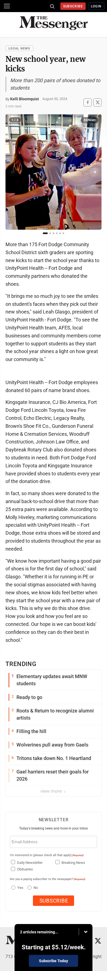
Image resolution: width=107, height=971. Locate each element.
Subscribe (73, 6)
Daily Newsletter (30, 863)
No (35, 888)
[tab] (45, 233)
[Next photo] (94, 172)
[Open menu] (7, 6)
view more (51, 791)
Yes (19, 888)
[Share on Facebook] (87, 102)
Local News (19, 48)
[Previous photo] (13, 172)
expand (90, 120)
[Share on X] (97, 102)
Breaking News (73, 863)
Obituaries (25, 869)
